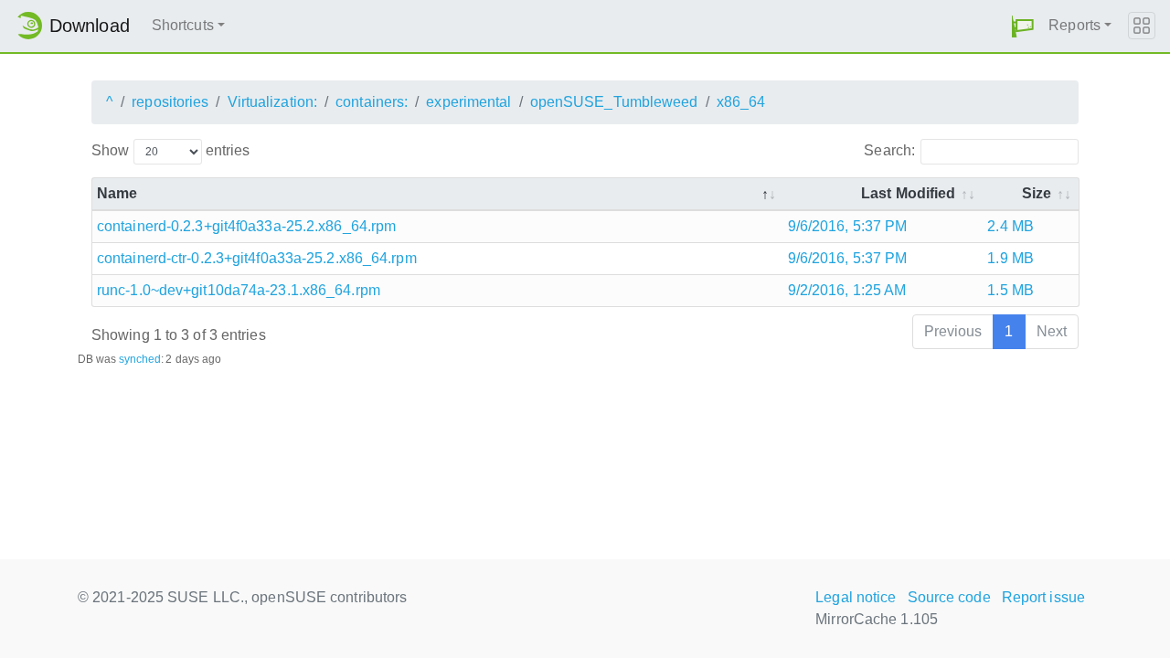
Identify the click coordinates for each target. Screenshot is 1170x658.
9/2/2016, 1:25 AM (847, 290)
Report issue (1043, 597)
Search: (889, 150)
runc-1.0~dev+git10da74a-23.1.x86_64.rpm (238, 290)
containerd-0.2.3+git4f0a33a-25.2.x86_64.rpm (246, 226)
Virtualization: (273, 102)
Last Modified (908, 193)
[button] (1023, 26)
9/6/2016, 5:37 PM (848, 226)
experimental (468, 102)
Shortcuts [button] (183, 25)
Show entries (170, 150)
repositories (170, 102)
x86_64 (741, 102)
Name (117, 193)
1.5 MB (1010, 290)
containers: (371, 102)
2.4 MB (1010, 226)
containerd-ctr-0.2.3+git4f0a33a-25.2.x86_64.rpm (257, 258)
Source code (949, 597)
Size (1036, 193)
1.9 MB (1010, 258)
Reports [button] (1074, 25)
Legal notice (855, 597)
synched (140, 359)
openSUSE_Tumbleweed (614, 102)
